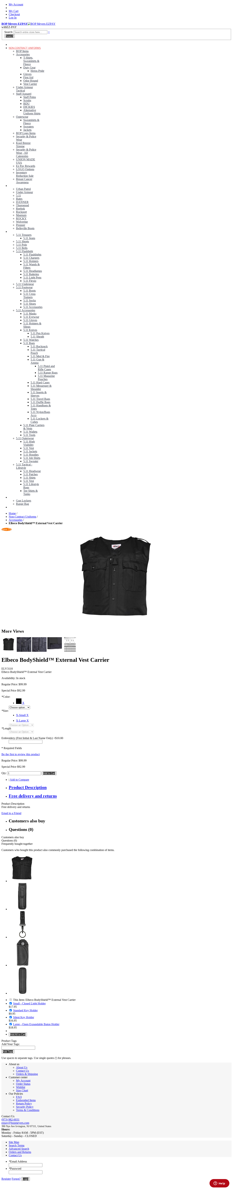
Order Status (23, 1083)
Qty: (4, 773)
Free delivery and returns (33, 796)
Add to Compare (19, 779)
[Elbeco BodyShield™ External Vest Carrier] (116, 578)
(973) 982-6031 (10, 1119)
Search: (8, 32)
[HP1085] (22, 965)
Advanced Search (19, 1148)
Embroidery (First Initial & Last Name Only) (27, 738)
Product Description (28, 787)
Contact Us (22, 1070)
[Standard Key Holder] (22, 937)
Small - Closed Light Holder (29, 1003)
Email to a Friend (11, 813)
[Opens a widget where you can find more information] (219, 1183)
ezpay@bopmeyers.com (15, 1122)
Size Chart (22, 1090)
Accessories (15, 519)
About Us (21, 1067)
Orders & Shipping (27, 1074)
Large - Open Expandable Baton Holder (36, 1024)
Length (6, 728)
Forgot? (16, 1178)
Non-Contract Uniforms (22, 516)
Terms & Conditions (27, 1110)
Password (15, 1168)
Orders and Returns (20, 1152)
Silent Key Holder (23, 1017)
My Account (16, 4)
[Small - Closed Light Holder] (22, 909)
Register (6, 1178)
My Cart (13, 11)
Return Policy (24, 1103)
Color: (5, 696)
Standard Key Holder (25, 1010)
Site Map (14, 1142)
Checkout (14, 14)
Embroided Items (26, 1100)
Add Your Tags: (10, 1044)
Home (12, 513)
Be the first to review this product (20, 754)
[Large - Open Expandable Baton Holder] (22, 993)
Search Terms (16, 1145)
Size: (5, 710)
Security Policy (24, 1106)
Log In (13, 17)
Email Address (18, 1161)
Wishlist (20, 1087)
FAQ (19, 1097)
